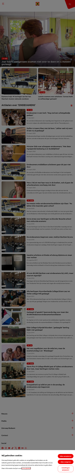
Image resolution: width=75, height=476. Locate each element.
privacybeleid (26, 468)
